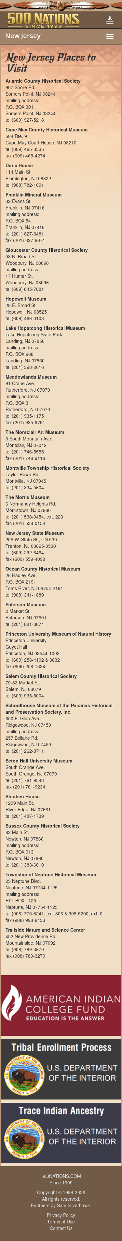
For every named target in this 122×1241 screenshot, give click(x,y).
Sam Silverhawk (73, 1205)
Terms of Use (61, 1221)
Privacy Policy (61, 1215)
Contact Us (61, 1228)
